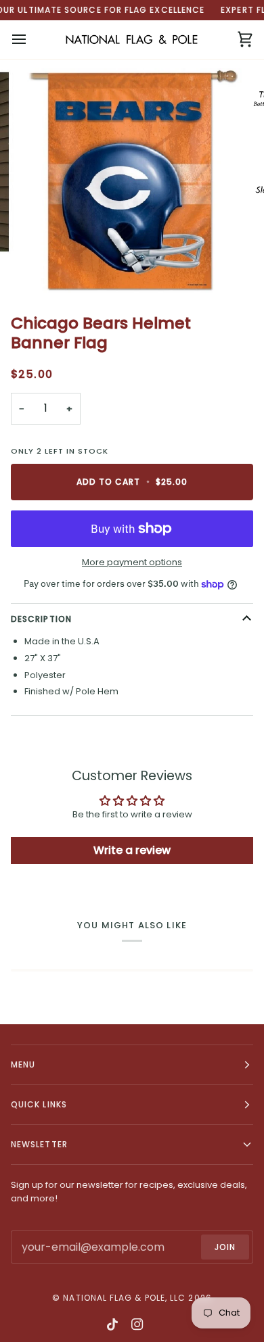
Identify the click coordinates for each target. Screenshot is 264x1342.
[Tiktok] (112, 1324)
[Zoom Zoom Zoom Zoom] (132, 180)
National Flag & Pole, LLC (124, 1297)
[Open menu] (31, 39)
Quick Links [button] (39, 1104)
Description (41, 619)
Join (225, 1247)
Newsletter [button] (39, 1144)
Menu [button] (23, 1064)
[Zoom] (45, 267)
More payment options (132, 562)
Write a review (132, 850)
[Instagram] (137, 1324)
